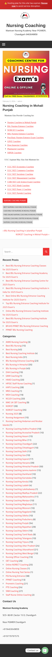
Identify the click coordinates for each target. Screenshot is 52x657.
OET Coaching (12, 561)
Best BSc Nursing (13, 346)
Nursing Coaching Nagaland (18, 512)
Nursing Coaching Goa (16, 455)
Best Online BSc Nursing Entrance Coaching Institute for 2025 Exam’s (24, 298)
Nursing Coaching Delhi (16, 451)
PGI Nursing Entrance (15, 576)
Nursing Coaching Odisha (17, 516)
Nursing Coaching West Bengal (20, 553)
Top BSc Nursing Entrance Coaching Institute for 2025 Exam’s (26, 305)
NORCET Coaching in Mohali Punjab (32, 234)
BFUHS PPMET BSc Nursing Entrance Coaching (27, 326)
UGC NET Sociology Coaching (20, 174)
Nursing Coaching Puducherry (19, 519)
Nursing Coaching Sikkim (17, 531)
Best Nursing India (14, 357)
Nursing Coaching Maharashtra (20, 497)
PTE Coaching (12, 587)
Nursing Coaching (26, 25)
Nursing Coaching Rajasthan (18, 527)
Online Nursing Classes (16, 568)
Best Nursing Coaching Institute (20, 353)
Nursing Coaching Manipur (18, 500)
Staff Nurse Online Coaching (18, 595)
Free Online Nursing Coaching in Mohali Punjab (23, 214)
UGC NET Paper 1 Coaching (19, 189)
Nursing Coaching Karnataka (19, 478)
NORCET (9, 406)
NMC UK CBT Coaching (16, 402)
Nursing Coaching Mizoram (18, 508)
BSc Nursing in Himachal (17, 365)
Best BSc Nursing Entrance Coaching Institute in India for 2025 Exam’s (26, 290)
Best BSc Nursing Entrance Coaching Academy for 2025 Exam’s (25, 275)
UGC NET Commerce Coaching (20, 170)
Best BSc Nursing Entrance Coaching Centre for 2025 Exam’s (25, 283)
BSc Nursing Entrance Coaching (20, 126)
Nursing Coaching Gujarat (17, 459)
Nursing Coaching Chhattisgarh (20, 448)
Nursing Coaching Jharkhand (18, 474)
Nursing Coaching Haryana (18, 463)
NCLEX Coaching (13, 399)
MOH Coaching (12, 395)
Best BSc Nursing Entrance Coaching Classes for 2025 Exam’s (24, 267)
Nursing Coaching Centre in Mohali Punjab (21, 218)
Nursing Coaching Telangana (19, 538)
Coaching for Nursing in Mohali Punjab (20, 210)
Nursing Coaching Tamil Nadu (19, 534)
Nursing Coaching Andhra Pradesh (21, 429)
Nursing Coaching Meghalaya (19, 504)
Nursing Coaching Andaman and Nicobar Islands (22, 423)
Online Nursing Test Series (18, 572)
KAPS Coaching (12, 387)
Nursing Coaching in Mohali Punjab (18, 222)
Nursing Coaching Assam (17, 436)
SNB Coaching (12, 591)
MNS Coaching (12, 391)
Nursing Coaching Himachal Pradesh (22, 466)
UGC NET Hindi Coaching (18, 185)
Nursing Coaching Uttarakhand (20, 550)
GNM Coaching (12, 376)
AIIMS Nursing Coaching (16, 342)
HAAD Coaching (13, 380)
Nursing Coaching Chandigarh (19, 444)
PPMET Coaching (13, 580)
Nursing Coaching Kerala (17, 482)
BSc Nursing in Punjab (16, 368)
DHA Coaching (12, 372)
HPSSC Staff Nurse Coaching (19, 383)
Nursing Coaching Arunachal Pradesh (22, 433)
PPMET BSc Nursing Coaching (19, 330)
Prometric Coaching (14, 584)
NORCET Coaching (14, 410)
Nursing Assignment (15, 417)
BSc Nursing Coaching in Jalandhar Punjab (23, 231)
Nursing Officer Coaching (17, 557)
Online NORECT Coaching (17, 565)
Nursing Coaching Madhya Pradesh (22, 493)
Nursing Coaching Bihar (16, 440)
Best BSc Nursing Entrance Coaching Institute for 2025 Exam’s (25, 320)
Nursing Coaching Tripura (17, 542)
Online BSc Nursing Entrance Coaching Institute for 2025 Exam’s (26, 313)
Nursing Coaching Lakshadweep (20, 489)
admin (20, 101)
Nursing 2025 (12, 414)
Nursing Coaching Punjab (15, 200)
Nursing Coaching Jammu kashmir (21, 470)
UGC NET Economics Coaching (20, 167)
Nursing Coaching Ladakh (17, 485)
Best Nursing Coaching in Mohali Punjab (20, 207)
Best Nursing (12, 349)
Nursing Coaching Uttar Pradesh (20, 546)
